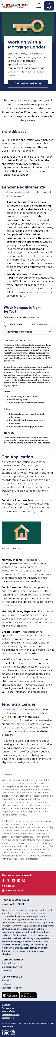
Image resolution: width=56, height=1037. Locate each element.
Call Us (10, 885)
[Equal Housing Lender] (13, 1032)
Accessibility (8, 1008)
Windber (16, 944)
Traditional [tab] (16, 324)
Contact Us (8, 963)
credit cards (29, 932)
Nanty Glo (27, 944)
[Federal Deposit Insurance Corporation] (6, 1032)
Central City (28, 941)
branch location (11, 938)
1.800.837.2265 (20, 899)
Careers (6, 970)
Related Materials (26, 83)
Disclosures (8, 1018)
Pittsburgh (29, 938)
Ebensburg (40, 944)
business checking (33, 929)
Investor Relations (12, 987)
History (6, 984)
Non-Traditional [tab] (40, 324)
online (22, 935)
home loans (43, 932)
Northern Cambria (12, 948)
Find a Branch (15, 890)
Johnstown (42, 941)
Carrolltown (30, 948)
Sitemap (6, 1005)
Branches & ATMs (12, 967)
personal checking (43, 925)
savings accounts (12, 929)
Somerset (7, 941)
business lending (11, 932)
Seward (6, 944)
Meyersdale (42, 938)
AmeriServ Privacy (11, 1014)
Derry (17, 941)
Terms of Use (8, 1011)
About (5, 980)
